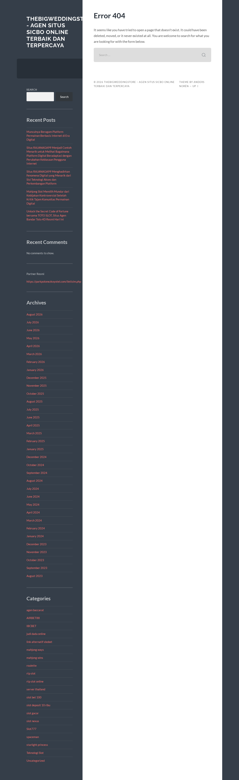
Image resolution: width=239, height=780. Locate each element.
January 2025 (35, 449)
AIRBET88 (33, 618)
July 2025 (33, 409)
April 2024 (33, 512)
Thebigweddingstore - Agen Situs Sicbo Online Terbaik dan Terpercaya (61, 32)
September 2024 (37, 472)
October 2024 (35, 465)
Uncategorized (36, 760)
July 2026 (33, 322)
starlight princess (37, 744)
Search (32, 89)
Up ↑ (196, 86)
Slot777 (31, 729)
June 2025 (33, 417)
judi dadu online (36, 633)
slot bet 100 (34, 697)
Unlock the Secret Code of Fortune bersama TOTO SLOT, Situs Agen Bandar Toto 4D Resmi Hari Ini (47, 215)
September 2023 (37, 567)
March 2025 (34, 433)
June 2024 (33, 496)
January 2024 (35, 536)
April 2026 (33, 346)
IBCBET (31, 626)
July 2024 (33, 488)
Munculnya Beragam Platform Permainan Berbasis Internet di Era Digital (48, 135)
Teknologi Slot (35, 752)
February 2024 (36, 528)
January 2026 (35, 370)
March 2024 (34, 520)
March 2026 (34, 354)
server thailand (36, 689)
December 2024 (36, 457)
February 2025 (36, 441)
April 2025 (33, 425)
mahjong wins (35, 657)
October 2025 (35, 393)
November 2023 (37, 552)
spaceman (33, 737)
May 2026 (33, 338)
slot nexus (33, 721)
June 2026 (33, 330)
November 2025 (37, 385)
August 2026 (35, 314)
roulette (32, 665)
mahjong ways (35, 649)
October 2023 (35, 560)
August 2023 (35, 576)
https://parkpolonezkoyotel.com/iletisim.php (54, 281)
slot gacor (33, 713)
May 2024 (33, 504)
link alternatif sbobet (39, 641)
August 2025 (35, 401)
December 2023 (36, 544)
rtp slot (31, 673)
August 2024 (35, 480)
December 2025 (36, 377)
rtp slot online (35, 681)
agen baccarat (35, 610)
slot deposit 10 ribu (38, 705)
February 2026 (36, 361)
